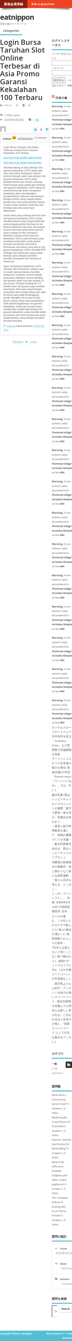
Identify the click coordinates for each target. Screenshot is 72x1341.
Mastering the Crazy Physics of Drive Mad (61, 1122)
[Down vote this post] (47, 129)
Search (65, 1308)
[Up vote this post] (35, 129)
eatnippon (17, 17)
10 (14, 138)
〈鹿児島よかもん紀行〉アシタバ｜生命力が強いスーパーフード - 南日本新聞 (61, 992)
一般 (28, 105)
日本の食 (61, 97)
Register (18, 341)
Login (33, 341)
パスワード (58, 68)
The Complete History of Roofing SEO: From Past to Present (60, 1206)
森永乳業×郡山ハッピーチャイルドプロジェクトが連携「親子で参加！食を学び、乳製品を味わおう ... (61, 808)
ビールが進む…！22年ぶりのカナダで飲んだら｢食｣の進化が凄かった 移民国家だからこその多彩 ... (61, 929)
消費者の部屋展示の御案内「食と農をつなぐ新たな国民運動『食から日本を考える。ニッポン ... (61, 875)
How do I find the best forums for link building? (61, 1144)
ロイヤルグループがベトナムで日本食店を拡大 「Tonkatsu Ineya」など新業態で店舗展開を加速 (61, 741)
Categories (11, 30)
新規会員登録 (13, 4)
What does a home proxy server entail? (59, 1099)
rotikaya (7, 105)
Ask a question (42, 4)
